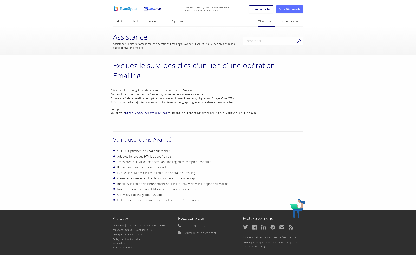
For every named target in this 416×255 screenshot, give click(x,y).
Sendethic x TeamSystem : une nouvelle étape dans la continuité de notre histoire (207, 9)
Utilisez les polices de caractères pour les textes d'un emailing (158, 200)
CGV (140, 234)
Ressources (156, 21)
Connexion (291, 21)
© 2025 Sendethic (122, 247)
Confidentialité (144, 229)
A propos (177, 21)
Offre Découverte (289, 9)
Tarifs (136, 21)
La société (118, 225)
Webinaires (119, 243)
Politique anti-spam (123, 234)
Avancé (188, 44)
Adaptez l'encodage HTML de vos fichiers (144, 156)
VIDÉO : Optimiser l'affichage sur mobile (143, 151)
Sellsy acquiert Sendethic (126, 239)
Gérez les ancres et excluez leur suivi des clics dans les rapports (159, 178)
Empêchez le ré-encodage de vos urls (142, 167)
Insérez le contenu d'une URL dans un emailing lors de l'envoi (158, 189)
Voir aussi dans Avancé (142, 139)
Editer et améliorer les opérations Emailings (155, 44)
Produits (118, 21)
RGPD (163, 225)
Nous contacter (261, 9)
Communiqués (148, 225)
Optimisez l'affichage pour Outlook (140, 195)
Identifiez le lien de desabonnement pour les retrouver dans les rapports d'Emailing (172, 184)
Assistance (268, 21)
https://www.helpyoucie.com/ (147, 112)
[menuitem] (123, 21)
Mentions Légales (122, 229)
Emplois (132, 225)
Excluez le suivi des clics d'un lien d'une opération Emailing (156, 173)
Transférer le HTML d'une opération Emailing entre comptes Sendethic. (164, 162)
